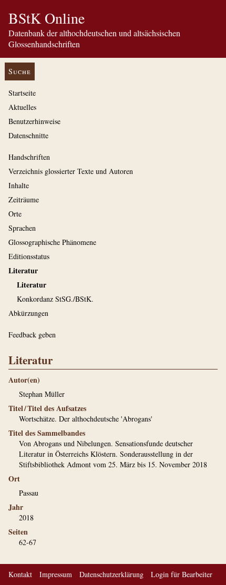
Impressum (55, 574)
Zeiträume (23, 199)
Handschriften (29, 157)
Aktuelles (22, 107)
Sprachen (22, 228)
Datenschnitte (28, 135)
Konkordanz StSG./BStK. (55, 299)
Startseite (22, 93)
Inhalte (18, 185)
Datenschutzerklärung (111, 574)
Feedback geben (32, 335)
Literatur (23, 270)
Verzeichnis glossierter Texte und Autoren (70, 171)
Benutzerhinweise (34, 121)
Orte (15, 214)
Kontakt (20, 574)
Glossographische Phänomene (52, 242)
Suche (19, 71)
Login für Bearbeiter (181, 574)
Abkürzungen (28, 313)
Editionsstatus (28, 256)
